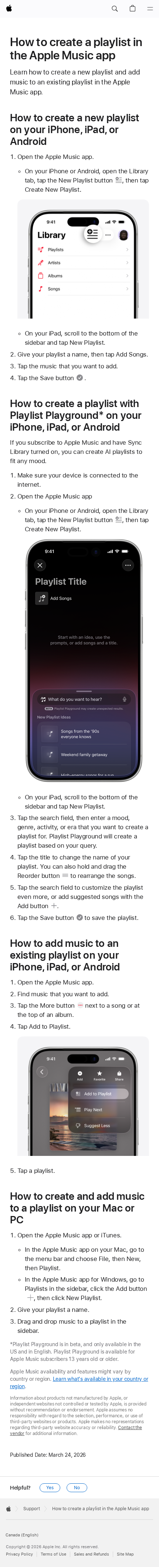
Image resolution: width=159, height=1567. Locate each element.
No (77, 1487)
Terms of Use (53, 1554)
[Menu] (150, 9)
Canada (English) (22, 1535)
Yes (50, 1487)
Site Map (125, 1554)
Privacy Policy (19, 1554)
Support (31, 1508)
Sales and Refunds (91, 1554)
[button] (115, 9)
